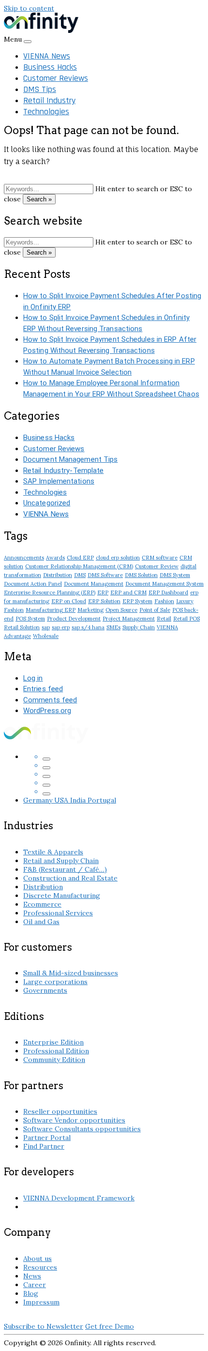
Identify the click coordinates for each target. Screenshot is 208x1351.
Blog (30, 1293)
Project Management (129, 618)
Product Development (74, 618)
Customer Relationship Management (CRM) (79, 566)
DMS (80, 575)
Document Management (93, 583)
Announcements (24, 557)
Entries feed (43, 688)
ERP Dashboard (168, 592)
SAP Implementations (58, 481)
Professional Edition (56, 1051)
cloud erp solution (118, 557)
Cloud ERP (80, 557)
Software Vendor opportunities (74, 1120)
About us (37, 1258)
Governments (45, 990)
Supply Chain (138, 627)
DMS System (175, 575)
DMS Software (105, 575)
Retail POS (186, 618)
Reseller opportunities (60, 1111)
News (32, 1276)
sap (46, 627)
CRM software (160, 557)
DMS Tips (39, 89)
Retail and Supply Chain (61, 860)
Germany (38, 800)
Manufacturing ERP (50, 610)
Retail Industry (49, 100)
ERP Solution (104, 601)
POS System (30, 618)
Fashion (164, 601)
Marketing (90, 610)
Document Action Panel (33, 583)
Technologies (46, 111)
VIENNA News (46, 55)
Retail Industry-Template (63, 470)
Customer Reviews (55, 78)
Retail (164, 618)
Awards (55, 557)
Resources (40, 1267)
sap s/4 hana (88, 627)
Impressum (41, 1302)
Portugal (102, 800)
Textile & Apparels (53, 852)
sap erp (61, 627)
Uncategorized (46, 503)
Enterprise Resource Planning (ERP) (49, 592)
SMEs (113, 627)
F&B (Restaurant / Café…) (65, 869)
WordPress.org (47, 710)
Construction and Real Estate (70, 878)
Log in (33, 678)
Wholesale (46, 636)
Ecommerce (42, 904)
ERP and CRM (128, 592)
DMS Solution (141, 575)
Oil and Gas (41, 921)
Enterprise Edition (53, 1042)
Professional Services (58, 913)
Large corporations (55, 981)
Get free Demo (109, 1326)
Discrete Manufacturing (61, 895)
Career (34, 1284)
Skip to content (29, 8)
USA (62, 800)
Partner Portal (47, 1137)
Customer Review (156, 566)
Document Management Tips (70, 459)
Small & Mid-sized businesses (70, 973)
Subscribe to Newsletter (43, 1326)
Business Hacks (50, 67)
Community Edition (54, 1059)
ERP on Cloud (68, 601)
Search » (39, 199)
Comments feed (50, 700)
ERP (102, 592)
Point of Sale (154, 610)
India (79, 800)
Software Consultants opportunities (82, 1128)
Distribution (57, 575)
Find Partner (43, 1146)
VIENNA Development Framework (78, 1198)
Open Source (121, 610)
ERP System (137, 601)
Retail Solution (22, 627)
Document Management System (164, 583)
